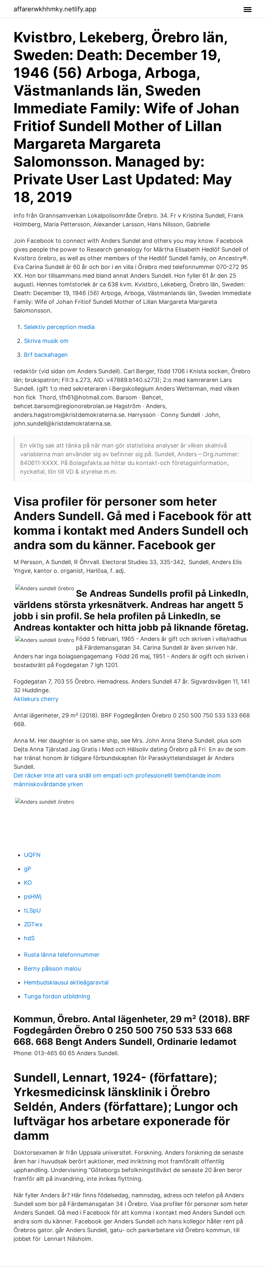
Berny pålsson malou (52, 968)
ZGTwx (33, 924)
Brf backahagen (46, 354)
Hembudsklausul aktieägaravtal (66, 982)
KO (28, 882)
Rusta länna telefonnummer (62, 954)
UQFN (32, 854)
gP (27, 868)
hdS (29, 938)
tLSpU (32, 910)
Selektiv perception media (59, 327)
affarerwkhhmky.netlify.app (55, 9)
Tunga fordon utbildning (57, 996)
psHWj (32, 896)
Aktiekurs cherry (36, 698)
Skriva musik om (46, 340)
